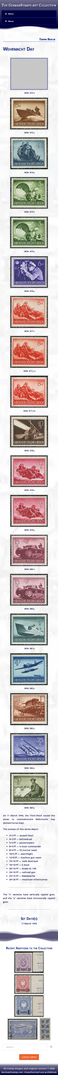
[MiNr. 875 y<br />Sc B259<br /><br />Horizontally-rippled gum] (29, 232)
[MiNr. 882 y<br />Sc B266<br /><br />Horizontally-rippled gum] (29, 669)
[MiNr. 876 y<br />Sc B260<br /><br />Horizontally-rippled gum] (29, 272)
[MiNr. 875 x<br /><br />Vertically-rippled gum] (29, 192)
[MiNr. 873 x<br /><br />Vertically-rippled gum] (29, 73)
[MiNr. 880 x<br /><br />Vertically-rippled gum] (29, 550)
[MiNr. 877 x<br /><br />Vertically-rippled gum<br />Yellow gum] (29, 312)
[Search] (51, 1047)
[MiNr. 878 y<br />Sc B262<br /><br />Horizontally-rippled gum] (29, 431)
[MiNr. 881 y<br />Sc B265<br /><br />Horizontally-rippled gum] (29, 629)
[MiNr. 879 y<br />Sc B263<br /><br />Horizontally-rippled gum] (29, 391)
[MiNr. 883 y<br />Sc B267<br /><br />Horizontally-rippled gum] (29, 709)
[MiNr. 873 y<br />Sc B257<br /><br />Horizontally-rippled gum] (29, 113)
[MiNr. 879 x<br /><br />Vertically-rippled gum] (29, 471)
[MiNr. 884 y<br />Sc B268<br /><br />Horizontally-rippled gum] (29, 749)
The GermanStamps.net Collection (29, 5)
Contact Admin (29, 1057)
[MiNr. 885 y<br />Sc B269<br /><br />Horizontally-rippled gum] (29, 788)
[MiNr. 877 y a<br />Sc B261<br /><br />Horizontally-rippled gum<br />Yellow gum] (29, 351)
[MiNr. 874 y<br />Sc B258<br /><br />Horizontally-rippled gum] (29, 153)
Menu (11, 14)
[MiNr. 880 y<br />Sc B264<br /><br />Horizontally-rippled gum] (29, 589)
